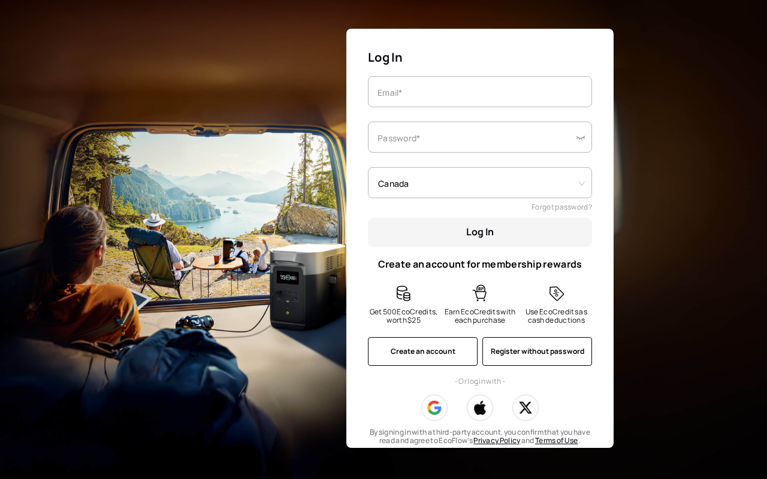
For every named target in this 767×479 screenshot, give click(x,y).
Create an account (423, 351)
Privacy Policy (496, 440)
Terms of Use (556, 440)
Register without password (537, 351)
